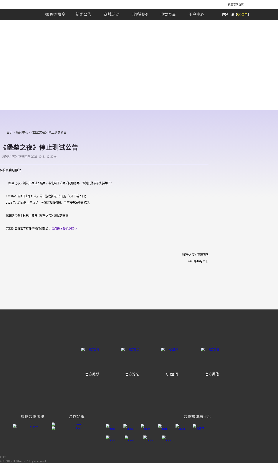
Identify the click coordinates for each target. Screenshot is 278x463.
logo (12, 14)
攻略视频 (140, 14)
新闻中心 (22, 132)
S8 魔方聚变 (55, 14)
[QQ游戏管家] (113, 440)
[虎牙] (131, 440)
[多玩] (112, 428)
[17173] (129, 428)
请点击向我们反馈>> (64, 228)
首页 (10, 132)
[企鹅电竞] (169, 440)
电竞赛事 (168, 14)
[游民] (147, 428)
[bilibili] (181, 428)
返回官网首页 (236, 4)
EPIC (3, 457)
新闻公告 (83, 14)
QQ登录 (242, 14)
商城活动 (111, 14)
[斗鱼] (150, 440)
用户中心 (196, 14)
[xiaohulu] (200, 428)
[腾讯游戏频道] (164, 428)
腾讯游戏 (49, 4)
